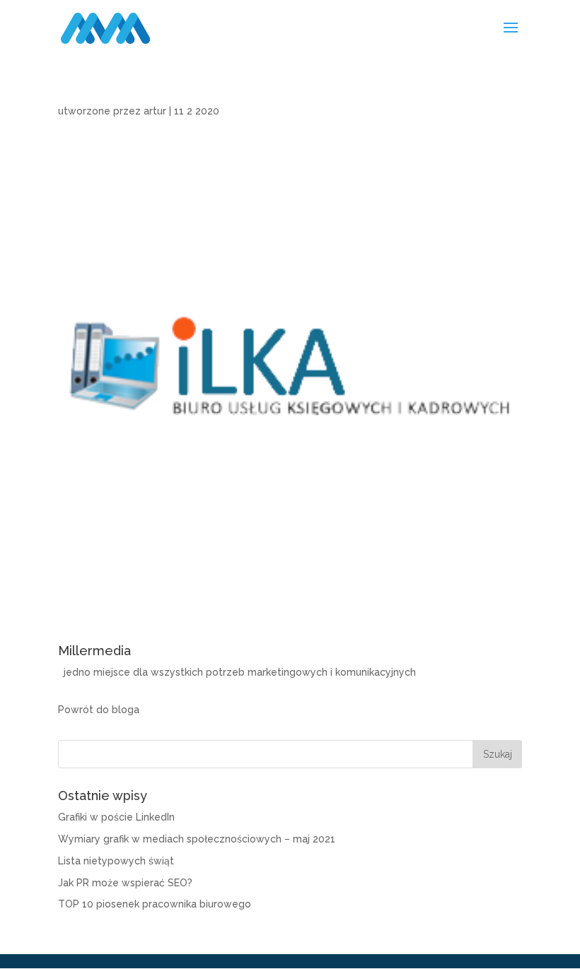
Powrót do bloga (98, 709)
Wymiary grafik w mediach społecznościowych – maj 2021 (196, 839)
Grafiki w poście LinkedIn (116, 817)
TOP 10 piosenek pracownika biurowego (154, 904)
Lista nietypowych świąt (116, 861)
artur (155, 111)
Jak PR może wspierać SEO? (125, 882)
